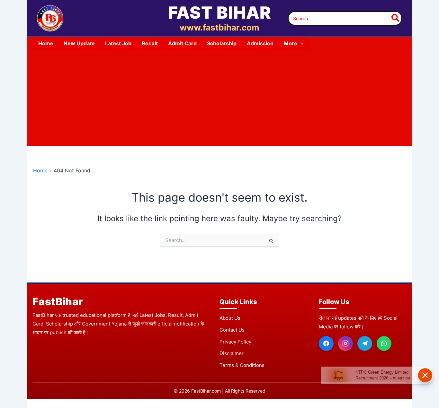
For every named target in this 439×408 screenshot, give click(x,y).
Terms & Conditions (242, 365)
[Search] (395, 18)
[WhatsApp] (384, 343)
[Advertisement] (219, 98)
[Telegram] (364, 343)
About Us (230, 318)
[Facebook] (326, 343)
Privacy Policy (235, 342)
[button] (300, 43)
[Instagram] (345, 343)
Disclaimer (232, 353)
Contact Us (232, 330)
